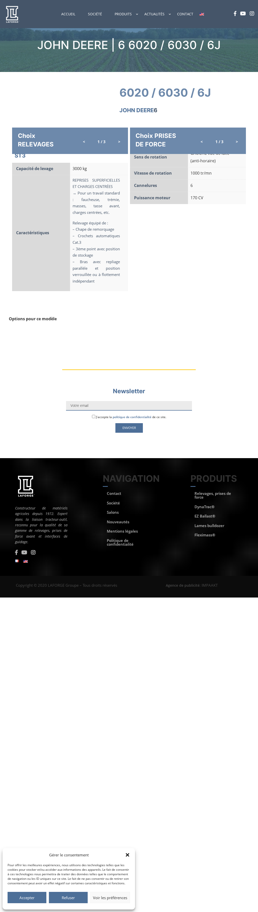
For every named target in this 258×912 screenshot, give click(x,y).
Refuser (68, 897)
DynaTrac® (204, 506)
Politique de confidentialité (120, 542)
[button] (127, 854)
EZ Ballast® (205, 516)
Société (95, 14)
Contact (185, 14)
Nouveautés (118, 521)
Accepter (27, 897)
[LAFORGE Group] (12, 14)
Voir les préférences (110, 897)
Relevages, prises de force (213, 495)
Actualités (154, 14)
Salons (113, 512)
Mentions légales (122, 531)
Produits (123, 14)
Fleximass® (205, 534)
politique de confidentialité (132, 417)
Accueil (68, 14)
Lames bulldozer (209, 525)
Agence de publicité (183, 585)
